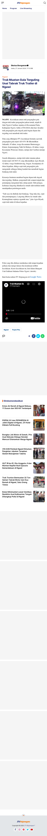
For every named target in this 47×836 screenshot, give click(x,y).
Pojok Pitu (16, 330)
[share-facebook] (34, 336)
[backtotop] (23, 816)
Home (4, 8)
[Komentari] (3, 336)
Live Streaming (26, 8)
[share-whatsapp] (42, 336)
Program (13, 8)
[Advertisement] (23, 35)
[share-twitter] (38, 336)
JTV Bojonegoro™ (29, 825)
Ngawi (5, 77)
